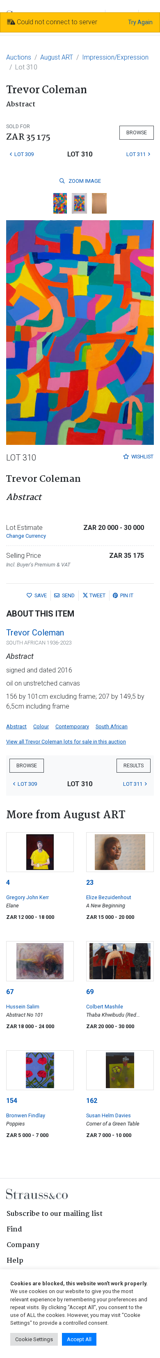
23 (90, 882)
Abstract (16, 726)
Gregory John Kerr (27, 897)
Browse (136, 132)
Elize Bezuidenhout (108, 897)
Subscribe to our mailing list (55, 1214)
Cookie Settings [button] (34, 1339)
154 (11, 1101)
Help (15, 1260)
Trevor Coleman (35, 633)
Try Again (140, 22)
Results (133, 765)
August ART (56, 57)
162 (91, 1101)
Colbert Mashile (104, 1007)
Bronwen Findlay (25, 1115)
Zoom (84, 181)
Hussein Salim (22, 1007)
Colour (41, 726)
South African (112, 726)
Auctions (18, 57)
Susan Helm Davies (108, 1115)
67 (10, 992)
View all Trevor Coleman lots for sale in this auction (66, 742)
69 (90, 992)
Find (14, 1229)
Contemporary (72, 726)
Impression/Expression (115, 57)
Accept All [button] (79, 1339)
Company (23, 1245)
